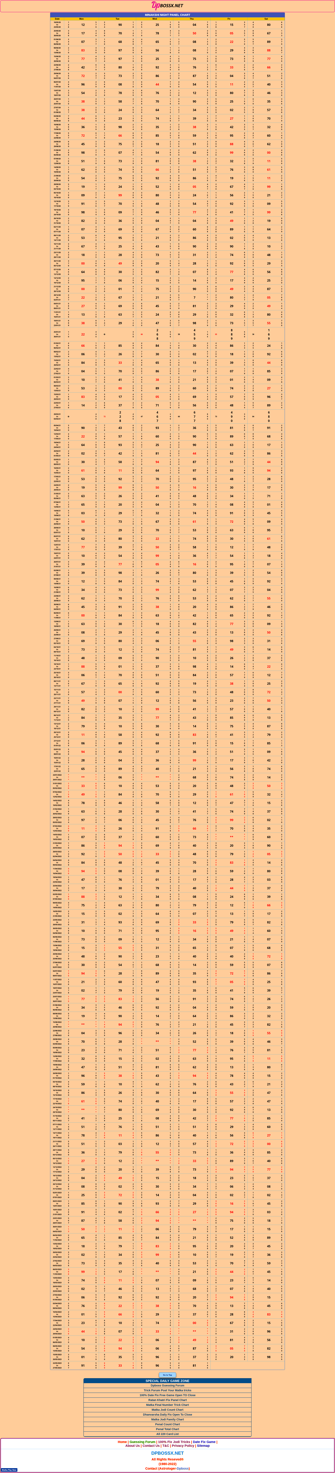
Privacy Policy (183, 1445)
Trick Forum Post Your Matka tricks (167, 1390)
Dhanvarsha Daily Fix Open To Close (167, 1414)
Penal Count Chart (167, 1424)
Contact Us (151, 1445)
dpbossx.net (167, 1453)
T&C (165, 1445)
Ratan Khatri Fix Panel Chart (167, 1400)
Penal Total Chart (167, 1429)
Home (122, 1442)
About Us (132, 1445)
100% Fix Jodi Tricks (174, 1442)
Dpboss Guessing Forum (167, 1385)
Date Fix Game (204, 1442)
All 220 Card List (167, 1434)
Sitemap (203, 1445)
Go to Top (167, 1375)
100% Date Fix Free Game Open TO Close (168, 1395)
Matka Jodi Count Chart (167, 1409)
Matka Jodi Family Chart (167, 1419)
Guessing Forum (142, 1442)
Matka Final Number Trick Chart (167, 1405)
